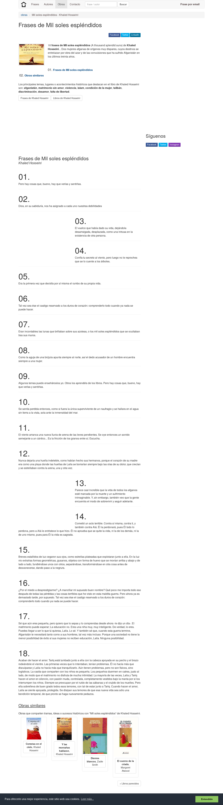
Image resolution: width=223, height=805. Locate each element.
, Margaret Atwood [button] (125, 765)
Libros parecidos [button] (130, 783)
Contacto (75, 4)
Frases (35, 4)
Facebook (114, 34)
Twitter (125, 34)
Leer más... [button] (87, 799)
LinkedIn (135, 34)
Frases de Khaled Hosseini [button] (34, 98)
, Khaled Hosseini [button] (34, 747)
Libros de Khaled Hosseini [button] (66, 98)
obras (24, 15)
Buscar (123, 4)
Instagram (174, 144)
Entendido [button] (207, 799)
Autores (48, 4)
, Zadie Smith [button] (95, 761)
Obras (61, 4)
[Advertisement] (77, 127)
